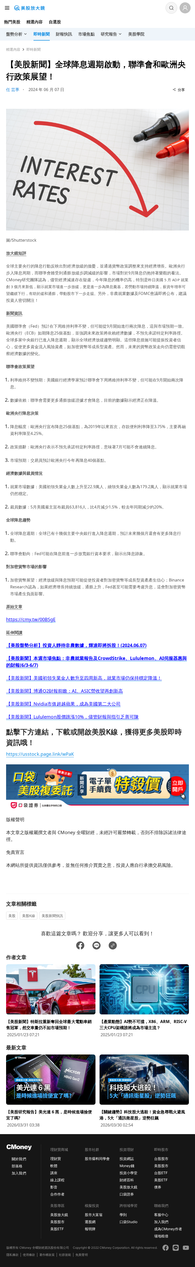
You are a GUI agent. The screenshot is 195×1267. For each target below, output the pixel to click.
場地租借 (161, 1236)
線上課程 (57, 1180)
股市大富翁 (94, 1214)
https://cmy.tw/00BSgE (31, 619)
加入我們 (19, 1173)
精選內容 (34, 22)
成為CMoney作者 (168, 1229)
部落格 (17, 1166)
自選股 (55, 22)
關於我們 (19, 1159)
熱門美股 (12, 22)
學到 (123, 1214)
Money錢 (127, 1166)
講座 (53, 1173)
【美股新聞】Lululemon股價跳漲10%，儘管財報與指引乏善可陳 (72, 717)
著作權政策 (47, 1255)
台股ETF (161, 1173)
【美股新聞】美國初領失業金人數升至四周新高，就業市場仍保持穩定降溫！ (84, 678)
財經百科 (127, 1180)
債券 (157, 1187)
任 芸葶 (12, 89)
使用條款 (29, 1255)
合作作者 (57, 1194)
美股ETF (161, 1180)
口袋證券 (127, 1194)
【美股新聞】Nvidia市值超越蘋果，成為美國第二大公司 (63, 704)
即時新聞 (33, 49)
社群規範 (65, 1255)
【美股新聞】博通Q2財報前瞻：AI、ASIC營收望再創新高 (64, 691)
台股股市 (161, 1158)
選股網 (90, 1222)
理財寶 (55, 1158)
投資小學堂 (128, 1173)
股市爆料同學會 (97, 1158)
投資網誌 (127, 1158)
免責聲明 (81, 1255)
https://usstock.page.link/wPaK (40, 754)
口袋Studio (128, 1222)
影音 (53, 1187)
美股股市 (161, 1166)
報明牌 (90, 1229)
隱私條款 (12, 1255)
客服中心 (161, 1214)
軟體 (53, 1166)
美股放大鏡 (128, 1187)
